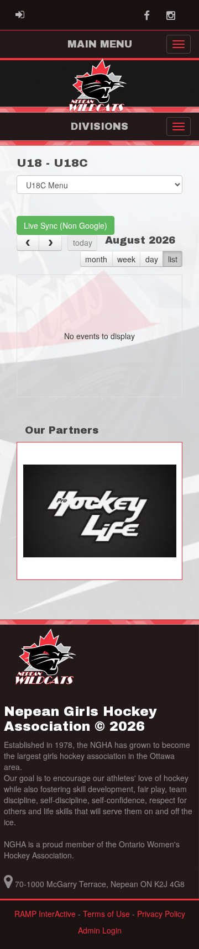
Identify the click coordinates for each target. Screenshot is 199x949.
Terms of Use (106, 913)
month (96, 259)
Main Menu (99, 44)
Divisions (99, 126)
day (151, 259)
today (82, 242)
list (172, 259)
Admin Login (100, 930)
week (126, 259)
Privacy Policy (161, 913)
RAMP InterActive (45, 913)
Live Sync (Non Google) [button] (65, 225)
